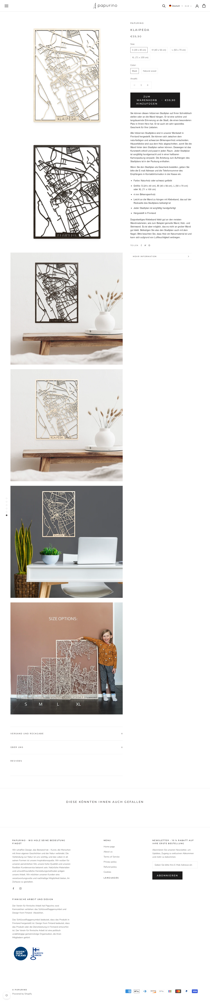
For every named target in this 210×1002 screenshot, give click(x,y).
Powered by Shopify (22, 993)
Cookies (107, 871)
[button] (176, 6)
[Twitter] (145, 245)
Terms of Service (111, 856)
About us (108, 851)
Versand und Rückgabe (27, 733)
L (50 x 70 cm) (179, 49)
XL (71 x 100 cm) (140, 57)
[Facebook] (141, 245)
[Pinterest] (149, 245)
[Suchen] (164, 5)
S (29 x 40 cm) (139, 49)
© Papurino (19, 990)
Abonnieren (167, 875)
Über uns (16, 747)
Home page (109, 846)
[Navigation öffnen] (6, 6)
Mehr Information (145, 256)
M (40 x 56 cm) (159, 49)
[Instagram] (20, 888)
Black (134, 71)
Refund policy (110, 866)
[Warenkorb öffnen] (203, 6)
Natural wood (149, 71)
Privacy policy (110, 861)
